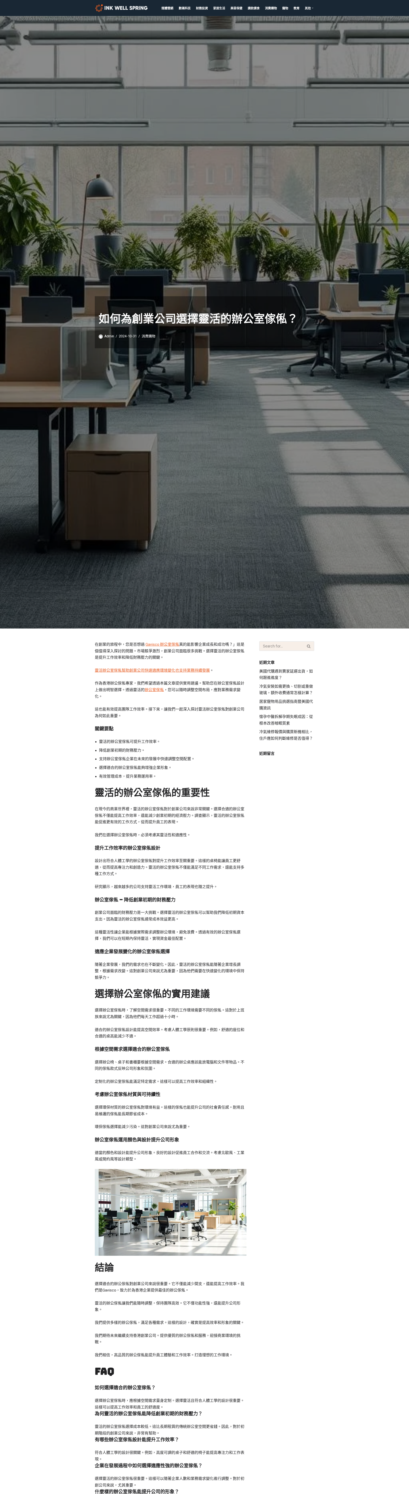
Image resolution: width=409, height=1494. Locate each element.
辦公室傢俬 (154, 690)
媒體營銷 (167, 8)
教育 (297, 8)
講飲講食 (254, 8)
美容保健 (236, 8)
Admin (109, 336)
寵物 (285, 8)
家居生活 (219, 8)
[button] (312, 8)
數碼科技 (185, 8)
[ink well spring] (122, 8)
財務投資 (202, 8)
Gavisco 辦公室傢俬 (162, 644)
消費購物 (271, 8)
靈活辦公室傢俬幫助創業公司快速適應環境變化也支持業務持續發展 (152, 670)
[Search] (309, 646)
